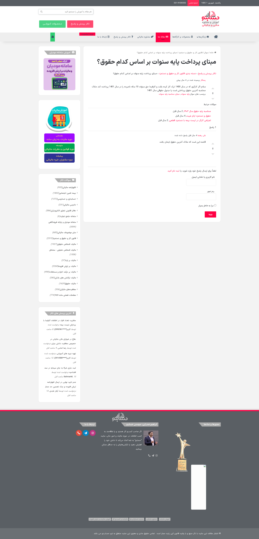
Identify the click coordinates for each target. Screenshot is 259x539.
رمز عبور (210, 191)
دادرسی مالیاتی (70, 204)
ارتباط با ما (102, 36)
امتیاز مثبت (212, 87)
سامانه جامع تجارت (68, 216)
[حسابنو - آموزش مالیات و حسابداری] (210, 19)
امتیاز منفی (212, 99)
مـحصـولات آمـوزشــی (52, 24)
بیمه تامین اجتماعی (67, 193)
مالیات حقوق (70, 283)
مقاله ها (162, 36)
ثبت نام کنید (173, 171)
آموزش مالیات (165, 519)
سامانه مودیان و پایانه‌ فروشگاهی (62, 222)
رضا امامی (62, 348)
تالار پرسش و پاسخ (122, 36)
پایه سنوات (185, 94)
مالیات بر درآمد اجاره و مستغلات (62, 272)
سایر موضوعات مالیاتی (66, 232)
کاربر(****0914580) (62, 358)
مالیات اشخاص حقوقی (66, 244)
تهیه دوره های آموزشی (66, 353)
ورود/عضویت (87, 34)
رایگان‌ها (203, 36)
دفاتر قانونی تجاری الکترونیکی (63, 210)
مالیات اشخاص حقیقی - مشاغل (62, 250)
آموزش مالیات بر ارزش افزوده (99, 519)
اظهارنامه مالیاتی (69, 187)
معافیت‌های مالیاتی (68, 289)
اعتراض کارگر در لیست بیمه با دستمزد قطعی (190, 120)
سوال (206, 52)
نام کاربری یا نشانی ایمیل (203, 177)
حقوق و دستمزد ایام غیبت (198, 116)
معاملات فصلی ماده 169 (65, 295)
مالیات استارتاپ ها (136, 519)
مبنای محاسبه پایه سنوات (169, 94)
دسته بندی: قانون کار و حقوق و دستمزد (177, 73)
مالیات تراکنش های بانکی (65, 277)
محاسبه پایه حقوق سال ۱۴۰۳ (197, 111)
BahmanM (68, 376)
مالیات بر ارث (70, 260)
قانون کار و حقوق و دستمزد (190, 52)
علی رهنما (202, 135)
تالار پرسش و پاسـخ (80, 24)
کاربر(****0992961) (62, 329)
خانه (212, 52)
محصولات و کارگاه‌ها (181, 36)
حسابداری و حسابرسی (67, 199)
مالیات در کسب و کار (120, 519)
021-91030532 (180, 2)
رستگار (203, 80)
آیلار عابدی (54, 391)
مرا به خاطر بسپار (206, 206)
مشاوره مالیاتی (144, 36)
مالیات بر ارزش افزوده (67, 266)
